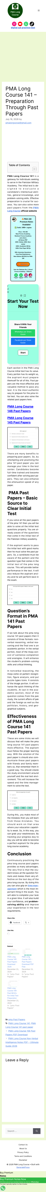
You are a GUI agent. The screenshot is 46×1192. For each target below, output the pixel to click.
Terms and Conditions (23, 1156)
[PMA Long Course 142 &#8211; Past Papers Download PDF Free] (28, 952)
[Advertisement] (23, 57)
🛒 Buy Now (23, 264)
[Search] (36, 1131)
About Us (23, 1148)
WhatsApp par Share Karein (23, 333)
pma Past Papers (16, 1019)
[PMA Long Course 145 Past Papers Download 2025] (13, 952)
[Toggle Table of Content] (33, 169)
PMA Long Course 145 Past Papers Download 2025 (12, 962)
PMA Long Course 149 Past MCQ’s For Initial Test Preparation (12, 993)
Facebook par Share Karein (23, 341)
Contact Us (23, 1145)
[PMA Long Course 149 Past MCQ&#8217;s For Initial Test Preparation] (13, 983)
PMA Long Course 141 (19, 1023)
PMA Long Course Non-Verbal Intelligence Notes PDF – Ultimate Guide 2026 (22, 1042)
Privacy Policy (23, 1152)
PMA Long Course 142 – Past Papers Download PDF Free (28, 962)
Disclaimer (23, 1160)
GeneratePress (23, 1167)
